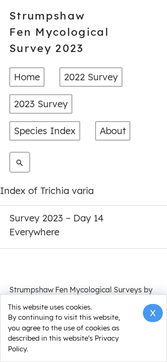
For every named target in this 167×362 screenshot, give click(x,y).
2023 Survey (41, 104)
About (113, 130)
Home (27, 77)
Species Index (45, 130)
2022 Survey (91, 77)
